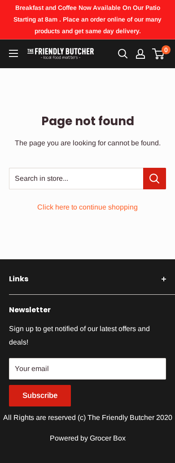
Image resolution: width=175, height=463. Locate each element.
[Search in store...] (154, 178)
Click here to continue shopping (87, 207)
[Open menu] (13, 53)
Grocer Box (108, 438)
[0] (158, 53)
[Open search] (123, 54)
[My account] (140, 54)
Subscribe (39, 395)
